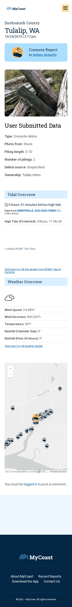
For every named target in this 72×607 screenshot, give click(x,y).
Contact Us (52, 581)
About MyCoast (22, 576)
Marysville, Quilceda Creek (37, 210)
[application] (36, 418)
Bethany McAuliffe (45, 55)
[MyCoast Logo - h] (16, 8)
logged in (30, 484)
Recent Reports (49, 576)
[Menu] (65, 8)
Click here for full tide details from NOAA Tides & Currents (33, 271)
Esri (64, 472)
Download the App (25, 581)
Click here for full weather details (24, 346)
